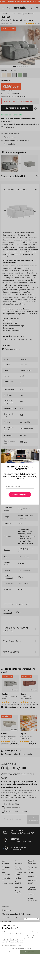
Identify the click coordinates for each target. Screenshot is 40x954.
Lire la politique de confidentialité (11, 945)
